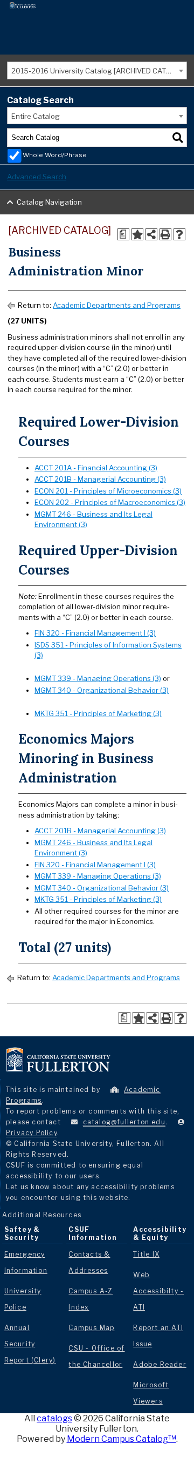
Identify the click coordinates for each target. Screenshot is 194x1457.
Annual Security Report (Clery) (30, 1344)
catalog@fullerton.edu (124, 1122)
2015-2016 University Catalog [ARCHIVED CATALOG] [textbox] (98, 70)
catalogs (54, 1418)
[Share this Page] (151, 234)
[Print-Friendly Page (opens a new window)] (165, 234)
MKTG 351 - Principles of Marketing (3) (98, 713)
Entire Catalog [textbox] (35, 116)
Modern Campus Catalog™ (121, 1439)
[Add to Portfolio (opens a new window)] (137, 234)
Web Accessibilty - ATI (158, 1291)
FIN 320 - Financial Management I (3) (95, 633)
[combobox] (97, 70)
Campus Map (91, 1328)
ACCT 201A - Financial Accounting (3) (95, 467)
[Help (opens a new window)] (179, 234)
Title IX (146, 1254)
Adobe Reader (159, 1364)
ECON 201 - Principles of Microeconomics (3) (108, 491)
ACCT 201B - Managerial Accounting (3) (100, 479)
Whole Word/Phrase (55, 155)
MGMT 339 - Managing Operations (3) (97, 678)
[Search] (178, 137)
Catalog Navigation (49, 202)
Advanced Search (36, 176)
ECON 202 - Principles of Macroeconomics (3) (109, 502)
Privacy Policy (31, 1133)
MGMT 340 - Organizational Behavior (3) (101, 690)
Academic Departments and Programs (117, 305)
